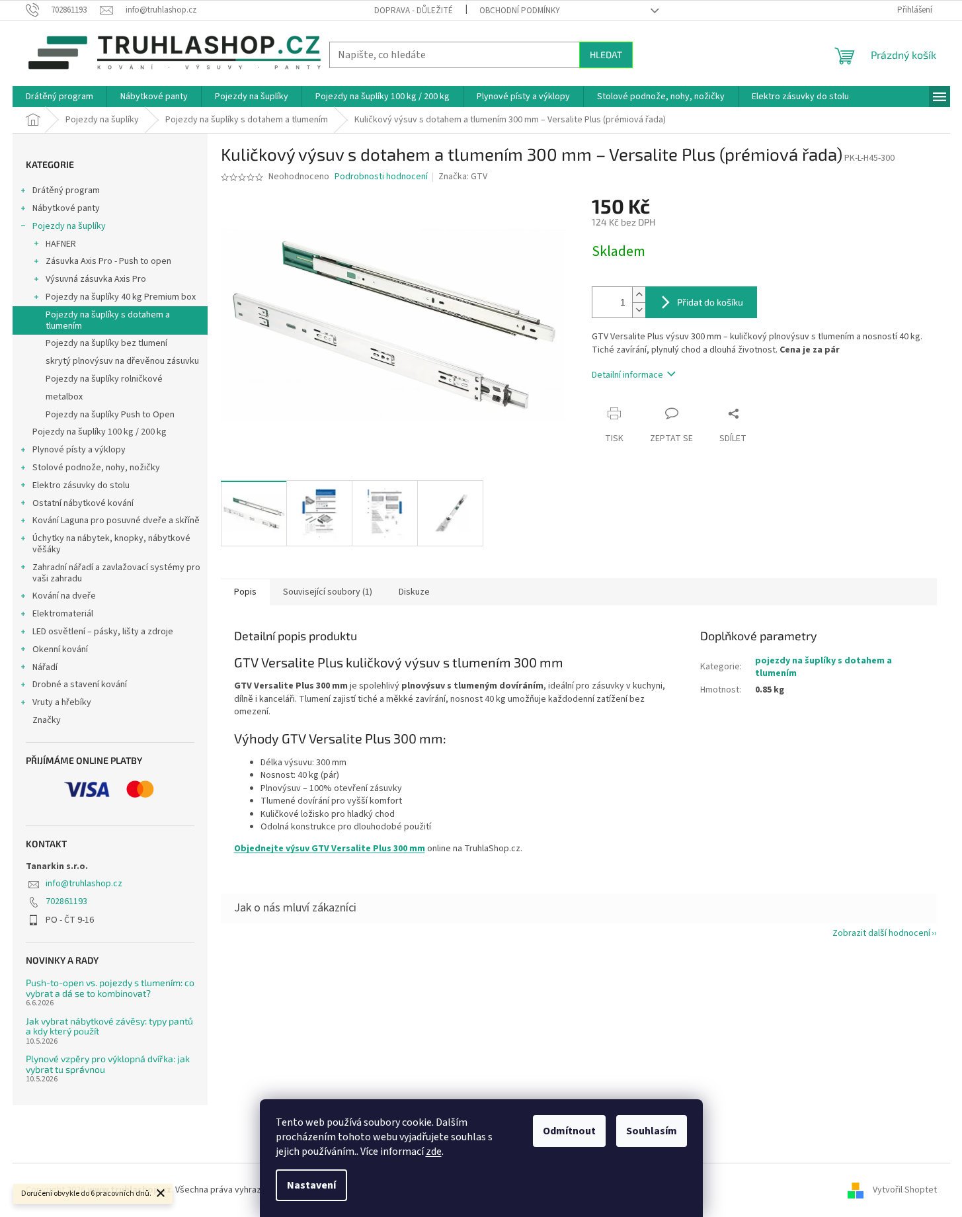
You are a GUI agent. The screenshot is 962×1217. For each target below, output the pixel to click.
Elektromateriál (62, 613)
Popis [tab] (245, 592)
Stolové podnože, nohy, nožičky (96, 467)
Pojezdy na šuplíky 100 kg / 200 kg (99, 432)
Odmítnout (569, 1131)
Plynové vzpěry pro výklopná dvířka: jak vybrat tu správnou (108, 1064)
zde (434, 1151)
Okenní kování (60, 649)
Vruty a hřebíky (61, 702)
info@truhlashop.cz (84, 883)
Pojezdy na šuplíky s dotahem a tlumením (108, 320)
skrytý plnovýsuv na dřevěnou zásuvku (122, 361)
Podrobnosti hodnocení (381, 177)
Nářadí (45, 667)
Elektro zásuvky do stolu (81, 485)
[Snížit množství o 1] (638, 309)
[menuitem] (59, 96)
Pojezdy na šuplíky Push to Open (110, 414)
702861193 (66, 901)
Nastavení (311, 1185)
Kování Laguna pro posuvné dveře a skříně (116, 520)
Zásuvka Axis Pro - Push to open (108, 261)
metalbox (64, 396)
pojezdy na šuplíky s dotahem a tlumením (823, 667)
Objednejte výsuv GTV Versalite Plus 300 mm (329, 848)
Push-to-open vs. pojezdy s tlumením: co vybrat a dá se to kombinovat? (110, 988)
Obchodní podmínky (519, 11)
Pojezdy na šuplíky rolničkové (104, 379)
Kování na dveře (64, 596)
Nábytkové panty (66, 208)
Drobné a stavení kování (79, 684)
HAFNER (61, 244)
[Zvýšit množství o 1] (638, 294)
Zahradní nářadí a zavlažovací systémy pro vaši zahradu (116, 573)
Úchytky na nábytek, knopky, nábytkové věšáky (111, 544)
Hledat (606, 54)
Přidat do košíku (710, 302)
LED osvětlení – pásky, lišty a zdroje (102, 631)
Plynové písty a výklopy (79, 449)
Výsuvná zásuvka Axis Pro (96, 279)
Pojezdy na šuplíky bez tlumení (106, 343)
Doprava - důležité (413, 11)
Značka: (462, 176)
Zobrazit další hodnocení (881, 933)
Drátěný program (66, 190)
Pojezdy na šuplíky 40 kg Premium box (121, 297)
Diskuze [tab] (414, 592)
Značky (46, 720)
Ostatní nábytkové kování (83, 503)
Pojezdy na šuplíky (69, 226)
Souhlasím (651, 1131)
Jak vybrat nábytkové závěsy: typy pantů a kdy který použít (109, 1026)
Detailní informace (627, 375)
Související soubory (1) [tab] (327, 592)
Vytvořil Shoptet (905, 1189)
